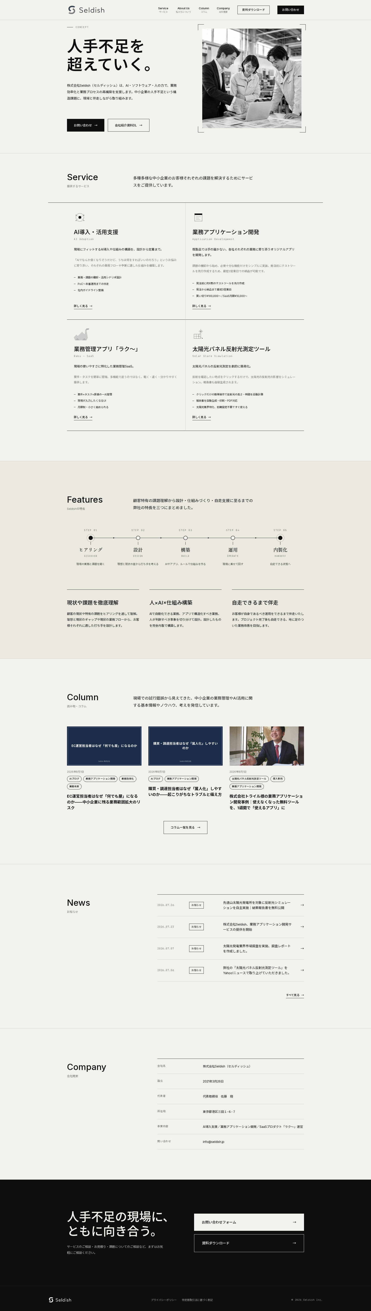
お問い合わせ (290, 9)
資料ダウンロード (253, 9)
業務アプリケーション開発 (100, 778)
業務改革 (74, 786)
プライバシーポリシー (164, 1300)
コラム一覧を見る (185, 827)
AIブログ (74, 778)
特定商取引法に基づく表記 (197, 1300)
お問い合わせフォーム (249, 1222)
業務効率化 (128, 778)
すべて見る (295, 995)
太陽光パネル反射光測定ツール (249, 778)
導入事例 (278, 778)
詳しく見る (83, 306)
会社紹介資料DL (128, 125)
